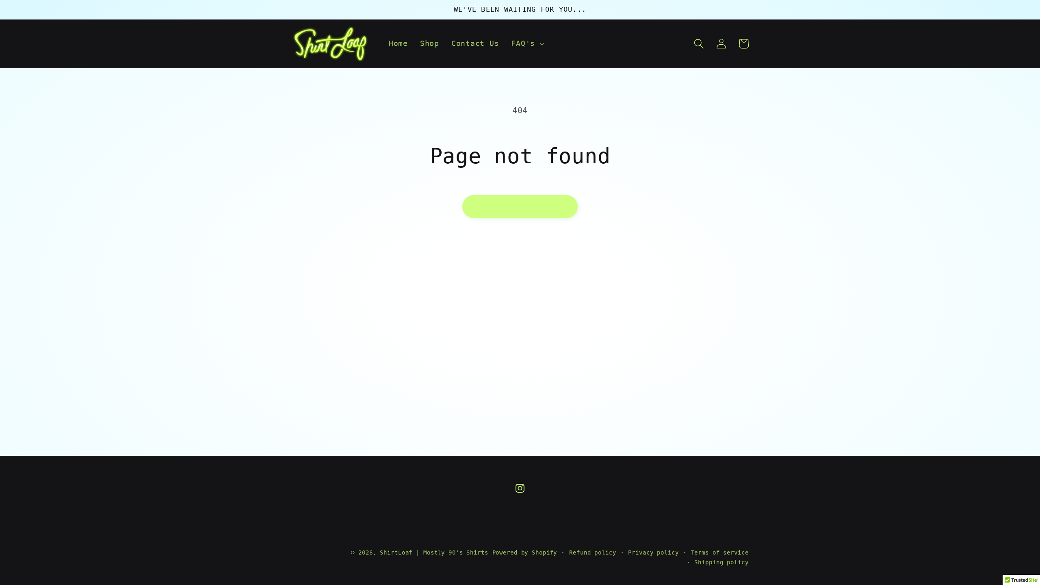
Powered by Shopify (524, 552)
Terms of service (720, 552)
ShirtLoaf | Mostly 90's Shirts (434, 552)
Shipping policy (721, 562)
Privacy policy (653, 552)
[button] (527, 43)
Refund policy (592, 552)
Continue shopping (520, 206)
